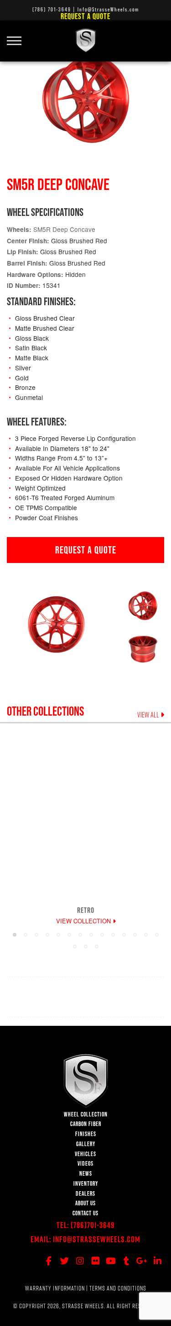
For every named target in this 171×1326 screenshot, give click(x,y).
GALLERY (85, 1144)
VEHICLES (85, 1154)
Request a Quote (85, 16)
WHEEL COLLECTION (86, 1114)
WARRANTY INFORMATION (55, 1288)
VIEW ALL (149, 714)
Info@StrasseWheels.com (96, 1239)
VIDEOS (85, 1163)
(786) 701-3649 (51, 9)
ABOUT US (85, 1203)
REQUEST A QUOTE (85, 549)
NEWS (85, 1173)
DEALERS (85, 1193)
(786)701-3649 (93, 1225)
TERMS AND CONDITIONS (117, 1288)
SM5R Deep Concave (64, 229)
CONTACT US (85, 1213)
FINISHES (85, 1134)
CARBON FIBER (85, 1124)
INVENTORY (85, 1183)
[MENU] (17, 35)
